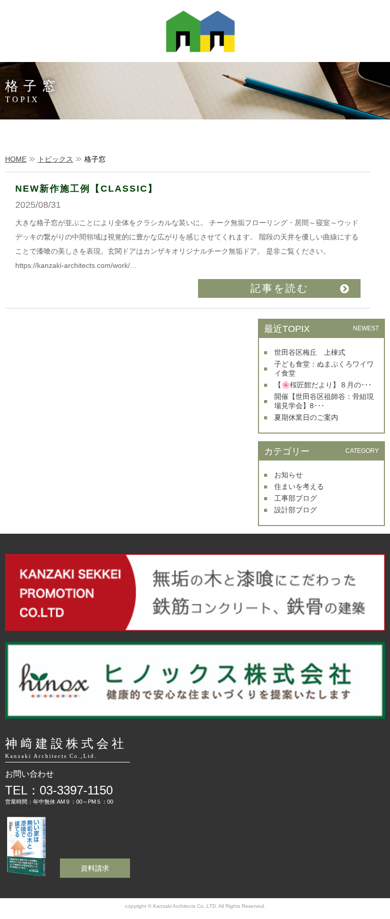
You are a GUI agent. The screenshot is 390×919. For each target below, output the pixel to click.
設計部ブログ (295, 510)
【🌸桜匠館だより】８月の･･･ (323, 385)
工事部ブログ (295, 498)
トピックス (55, 159)
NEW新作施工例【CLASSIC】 (86, 188)
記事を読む (279, 288)
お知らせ (288, 475)
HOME (15, 159)
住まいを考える (299, 486)
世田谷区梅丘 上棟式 (309, 352)
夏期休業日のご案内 (306, 417)
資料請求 (95, 868)
